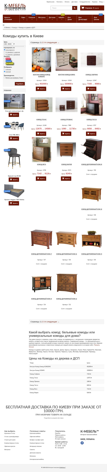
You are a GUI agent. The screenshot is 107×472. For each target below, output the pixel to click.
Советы (32, 449)
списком (8, 69)
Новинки (8, 61)
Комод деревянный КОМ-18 (91, 209)
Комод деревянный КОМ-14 (41, 299)
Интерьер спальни (35, 446)
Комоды (14, 27)
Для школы (98, 17)
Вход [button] (101, 2)
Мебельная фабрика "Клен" (14, 78)
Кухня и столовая (8, 18)
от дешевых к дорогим (13, 52)
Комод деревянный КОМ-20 (91, 164)
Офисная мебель (35, 436)
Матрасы (42, 17)
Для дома (70, 18)
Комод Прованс (67, 119)
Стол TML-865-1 (14, 135)
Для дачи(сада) (82, 18)
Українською (50, 2)
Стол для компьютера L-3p (14, 111)
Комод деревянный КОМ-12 (66, 299)
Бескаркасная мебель (37, 459)
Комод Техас (41, 119)
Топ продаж (9, 63)
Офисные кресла (9, 446)
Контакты (59, 2)
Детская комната (35, 453)
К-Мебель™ (62, 467)
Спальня (32, 16)
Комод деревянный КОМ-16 (66, 254)
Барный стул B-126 (14, 176)
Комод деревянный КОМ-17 (41, 254)
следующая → (53, 42)
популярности (10, 50)
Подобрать (20, 84)
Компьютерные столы (11, 443)
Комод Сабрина (92, 74)
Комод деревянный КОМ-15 (91, 254)
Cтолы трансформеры (11, 436)
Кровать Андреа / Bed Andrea (14, 199)
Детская (52, 17)
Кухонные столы (9, 433)
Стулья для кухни (9, 440)
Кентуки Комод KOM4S (66, 74)
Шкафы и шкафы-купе (37, 440)
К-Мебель (7, 27)
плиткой (8, 72)
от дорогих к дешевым (13, 54)
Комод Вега (41, 164)
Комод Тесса (92, 119)
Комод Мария (66, 164)
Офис (23, 17)
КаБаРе (61, 16)
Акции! (8, 59)
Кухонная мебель (35, 433)
